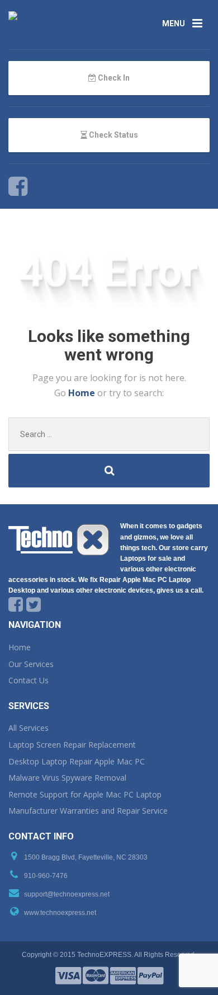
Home (82, 393)
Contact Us (28, 680)
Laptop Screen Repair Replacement (72, 744)
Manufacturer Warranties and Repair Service (88, 810)
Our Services (31, 664)
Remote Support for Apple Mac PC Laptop (85, 794)
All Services (28, 727)
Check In (113, 77)
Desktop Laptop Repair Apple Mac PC (76, 761)
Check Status (112, 134)
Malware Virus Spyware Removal (67, 777)
